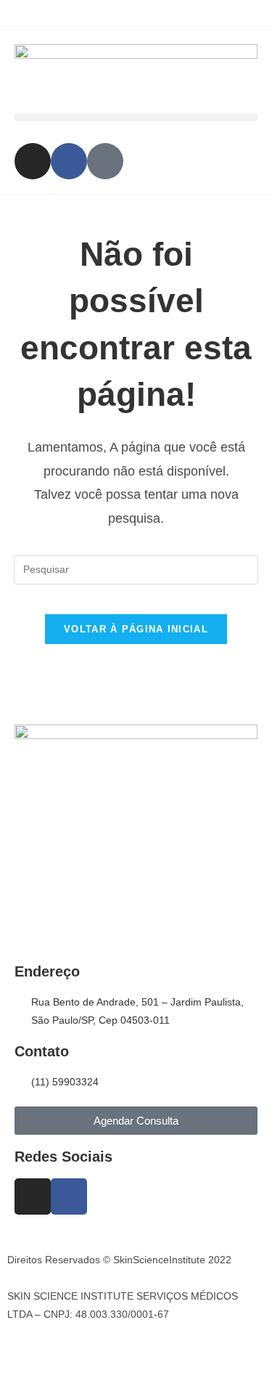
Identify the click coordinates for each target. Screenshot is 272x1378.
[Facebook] (69, 161)
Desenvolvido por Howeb (64, 1347)
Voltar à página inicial (136, 629)
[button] (136, 117)
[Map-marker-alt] (105, 161)
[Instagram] (33, 161)
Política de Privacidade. (61, 1278)
